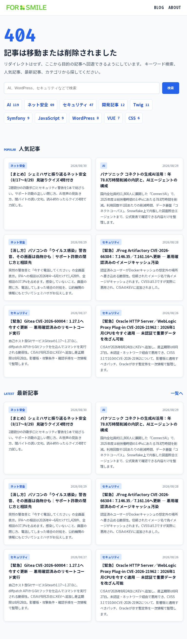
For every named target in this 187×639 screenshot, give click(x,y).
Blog (159, 7)
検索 (171, 88)
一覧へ (177, 393)
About (174, 7)
